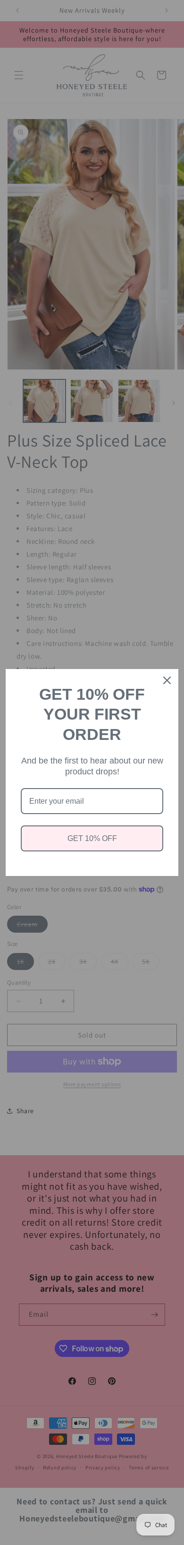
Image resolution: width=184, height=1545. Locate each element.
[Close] (167, 680)
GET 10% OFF (92, 838)
